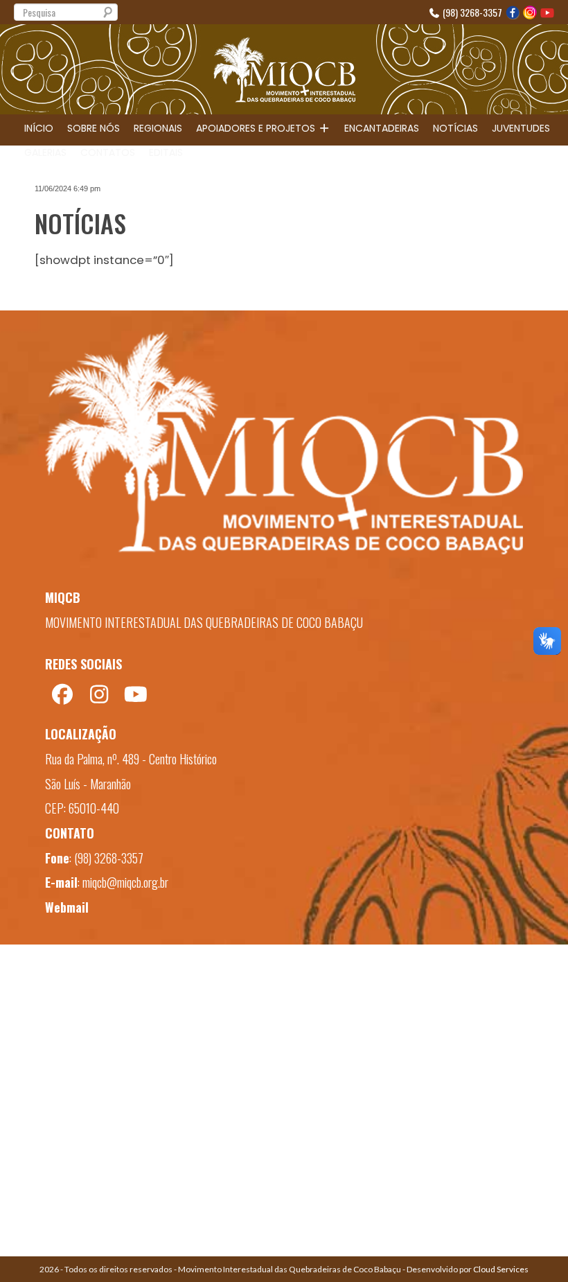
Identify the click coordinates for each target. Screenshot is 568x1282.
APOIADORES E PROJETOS (257, 128)
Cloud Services (501, 1269)
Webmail (67, 907)
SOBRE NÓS (93, 128)
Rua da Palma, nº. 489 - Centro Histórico (131, 759)
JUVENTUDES (521, 128)
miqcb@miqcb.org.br (125, 882)
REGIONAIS (158, 128)
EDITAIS (166, 152)
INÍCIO (38, 128)
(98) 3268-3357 (471, 12)
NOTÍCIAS (455, 128)
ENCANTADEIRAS (381, 128)
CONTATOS (107, 152)
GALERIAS (45, 152)
